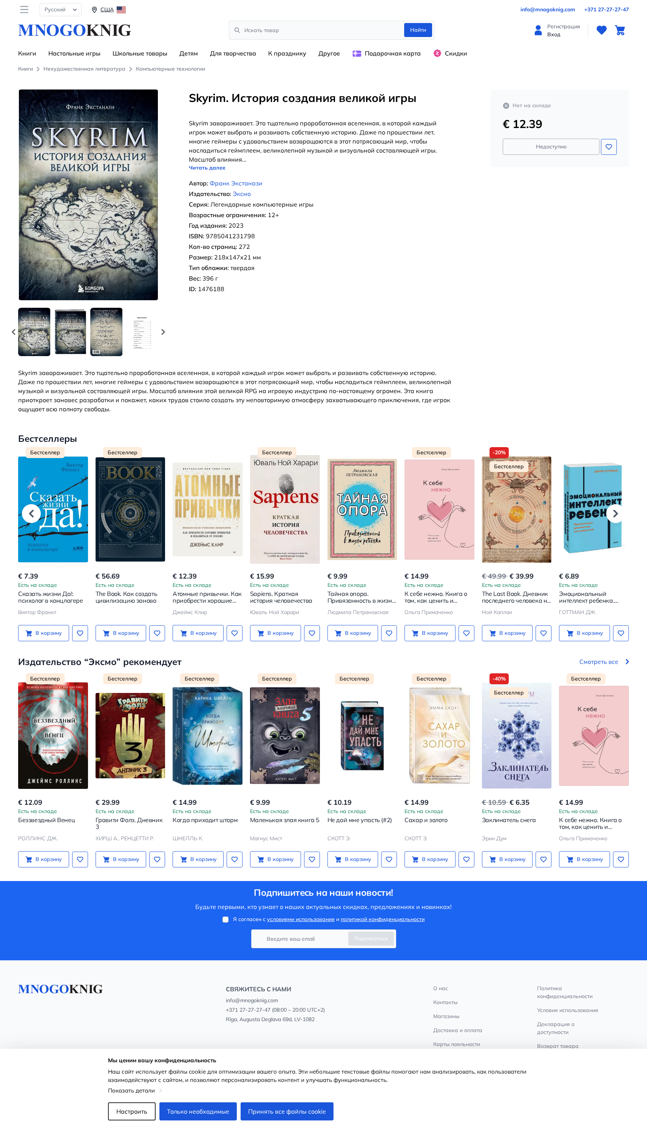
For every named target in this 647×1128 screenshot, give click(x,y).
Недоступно (551, 146)
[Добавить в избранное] (609, 147)
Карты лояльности (456, 1044)
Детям (188, 53)
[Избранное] (602, 30)
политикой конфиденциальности (383, 919)
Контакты (445, 1002)
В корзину (49, 633)
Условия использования (567, 1010)
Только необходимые (198, 1111)
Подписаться (371, 938)
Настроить (131, 1111)
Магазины (446, 1016)
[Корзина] (620, 30)
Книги (27, 53)
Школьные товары (140, 53)
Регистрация (563, 26)
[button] (163, 332)
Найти (418, 29)
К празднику (287, 53)
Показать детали (131, 1090)
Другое (329, 53)
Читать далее (207, 167)
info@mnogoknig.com (547, 9)
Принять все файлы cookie (287, 1111)
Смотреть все (598, 661)
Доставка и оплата (457, 1030)
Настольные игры (74, 53)
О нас (440, 988)
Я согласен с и (329, 919)
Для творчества (233, 53)
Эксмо (242, 194)
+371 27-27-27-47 (606, 9)
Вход (554, 34)
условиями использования (301, 919)
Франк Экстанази (236, 183)
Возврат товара (558, 1046)
